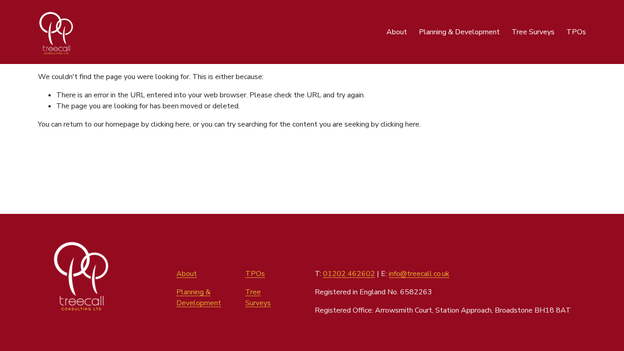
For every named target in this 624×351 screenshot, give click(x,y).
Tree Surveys (533, 32)
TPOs (576, 32)
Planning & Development (459, 32)
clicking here (170, 124)
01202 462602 (349, 274)
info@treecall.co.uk (419, 274)
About (396, 32)
